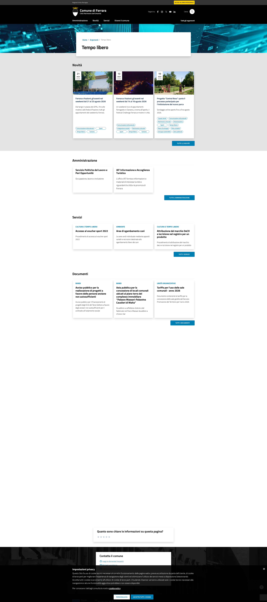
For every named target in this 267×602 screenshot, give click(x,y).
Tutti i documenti (182, 323)
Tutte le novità (183, 143)
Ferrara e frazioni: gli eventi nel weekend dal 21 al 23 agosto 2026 (91, 100)
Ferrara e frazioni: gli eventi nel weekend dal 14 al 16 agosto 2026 (131, 100)
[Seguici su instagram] (161, 11)
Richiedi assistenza (109, 565)
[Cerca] (192, 11)
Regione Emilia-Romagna (80, 2)
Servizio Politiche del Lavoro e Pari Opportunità (91, 171)
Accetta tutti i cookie (142, 597)
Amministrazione (80, 20)
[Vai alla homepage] (76, 11)
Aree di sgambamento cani (130, 231)
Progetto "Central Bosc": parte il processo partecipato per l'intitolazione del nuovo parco (171, 101)
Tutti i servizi (184, 254)
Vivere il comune (122, 20)
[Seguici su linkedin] (174, 11)
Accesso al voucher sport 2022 (92, 231)
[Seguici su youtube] (169, 11)
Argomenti (94, 39)
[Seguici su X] (165, 11)
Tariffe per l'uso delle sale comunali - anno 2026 (170, 289)
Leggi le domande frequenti (113, 561)
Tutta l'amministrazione (179, 197)
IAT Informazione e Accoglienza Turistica (133, 171)
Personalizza (121, 597)
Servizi (107, 20)
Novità (96, 20)
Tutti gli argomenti (188, 20)
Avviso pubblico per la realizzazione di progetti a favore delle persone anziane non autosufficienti (91, 292)
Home (84, 39)
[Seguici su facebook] (157, 11)
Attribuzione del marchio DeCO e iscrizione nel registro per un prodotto (173, 234)
